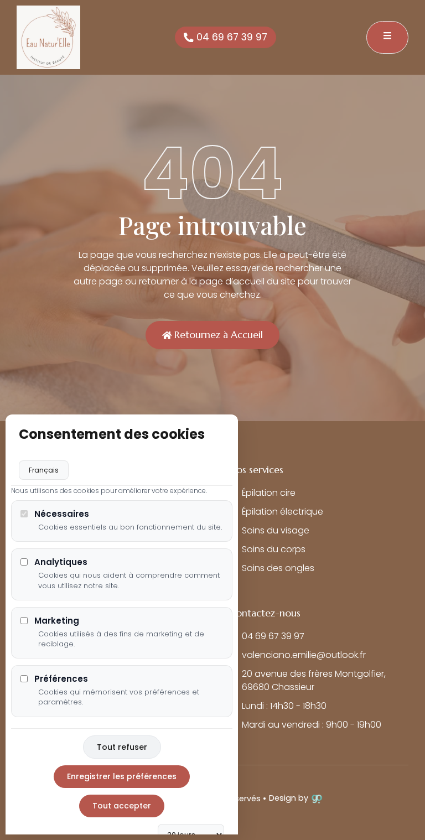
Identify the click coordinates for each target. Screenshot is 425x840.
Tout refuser (122, 747)
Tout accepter (121, 805)
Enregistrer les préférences (122, 776)
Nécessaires (61, 514)
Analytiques (60, 562)
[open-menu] (387, 37)
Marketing (56, 620)
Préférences (61, 679)
